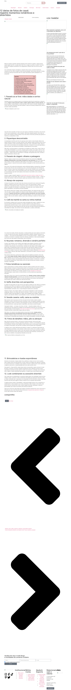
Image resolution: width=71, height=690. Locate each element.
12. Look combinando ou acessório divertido (24, 93)
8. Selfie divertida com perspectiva (22, 87)
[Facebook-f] (8, 674)
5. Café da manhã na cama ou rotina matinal (23, 83)
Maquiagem (13, 7)
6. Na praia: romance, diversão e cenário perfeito (24, 85)
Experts (52, 7)
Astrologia (31, 7)
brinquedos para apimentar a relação (35, 390)
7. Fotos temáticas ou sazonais (21, 86)
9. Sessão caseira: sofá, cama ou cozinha (23, 89)
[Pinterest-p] (5, 677)
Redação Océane (8, 19)
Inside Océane (45, 7)
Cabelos (25, 7)
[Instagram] (5, 674)
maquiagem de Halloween (35, 270)
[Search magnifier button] (43, 3)
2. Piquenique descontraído (20, 79)
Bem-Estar (38, 7)
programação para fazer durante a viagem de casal (32, 175)
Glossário (58, 7)
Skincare (20, 7)
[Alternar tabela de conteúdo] (33, 77)
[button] (7, 401)
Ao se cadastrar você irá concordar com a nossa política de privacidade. (19, 666)
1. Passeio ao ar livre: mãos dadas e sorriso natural (25, 78)
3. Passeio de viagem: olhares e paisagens (23, 81)
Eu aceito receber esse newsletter (12, 662)
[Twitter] (8, 677)
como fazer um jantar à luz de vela (27, 308)
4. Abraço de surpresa (19, 82)
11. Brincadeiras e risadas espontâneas (23, 91)
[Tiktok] (12, 674)
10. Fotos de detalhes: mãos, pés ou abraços (24, 90)
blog (5, 1)
